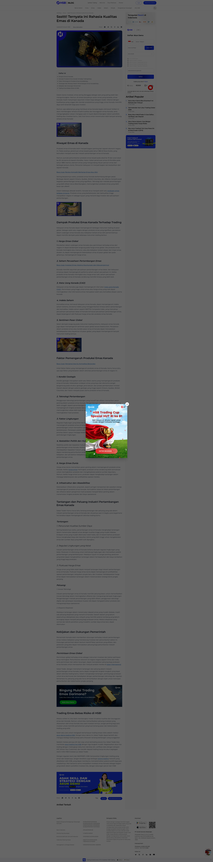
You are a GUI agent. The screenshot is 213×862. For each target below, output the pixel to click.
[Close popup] (127, 404)
